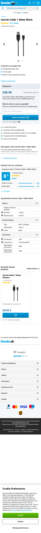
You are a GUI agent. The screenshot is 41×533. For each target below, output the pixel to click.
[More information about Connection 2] (2, 242)
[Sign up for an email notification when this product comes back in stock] (16, 315)
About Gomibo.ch (8, 429)
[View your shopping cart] (38, 2)
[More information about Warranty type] (2, 215)
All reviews (6, 191)
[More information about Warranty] (2, 212)
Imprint (23, 429)
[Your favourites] (34, 2)
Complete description (10, 158)
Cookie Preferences (32, 429)
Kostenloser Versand (14, 320)
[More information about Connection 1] (2, 239)
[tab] (18, 61)
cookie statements (26, 510)
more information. (20, 426)
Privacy (17, 429)
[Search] (37, 8)
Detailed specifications (8, 81)
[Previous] (4, 44)
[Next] (37, 44)
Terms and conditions (14, 431)
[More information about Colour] (2, 230)
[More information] (19, 122)
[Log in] (30, 2)
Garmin (4, 16)
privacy (14, 510)
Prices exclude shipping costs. (20, 422)
